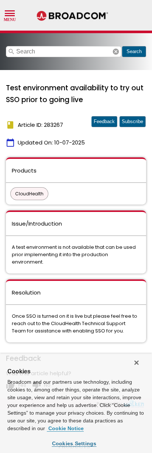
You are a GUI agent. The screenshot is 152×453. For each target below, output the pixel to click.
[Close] (136, 362)
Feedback (104, 121)
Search (134, 51)
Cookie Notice (65, 428)
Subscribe (132, 121)
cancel (116, 51)
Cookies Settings (74, 443)
